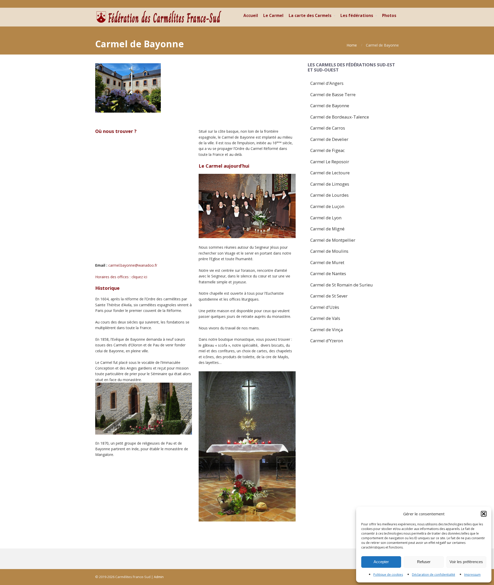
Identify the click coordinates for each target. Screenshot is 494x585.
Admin (159, 576)
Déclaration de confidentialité (433, 574)
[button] (483, 513)
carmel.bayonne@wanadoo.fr (132, 265)
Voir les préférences (466, 562)
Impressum (472, 574)
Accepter (381, 562)
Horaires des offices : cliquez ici (121, 276)
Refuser (423, 562)
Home (352, 45)
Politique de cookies (388, 574)
